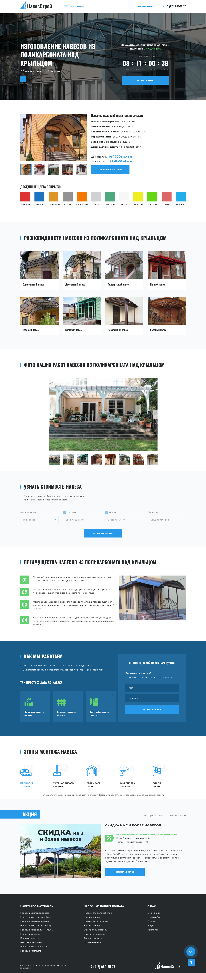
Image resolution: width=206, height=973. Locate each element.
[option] (103, 144)
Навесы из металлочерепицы (36, 925)
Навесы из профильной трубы (36, 930)
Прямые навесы (92, 942)
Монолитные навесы (31, 942)
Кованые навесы (29, 938)
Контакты (152, 930)
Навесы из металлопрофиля (35, 917)
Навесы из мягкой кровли (34, 921)
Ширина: (71, 512)
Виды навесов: (28, 512)
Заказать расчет (125, 875)
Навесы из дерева (30, 934)
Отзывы (151, 921)
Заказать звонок (152, 709)
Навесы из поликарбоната (34, 913)
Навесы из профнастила (33, 946)
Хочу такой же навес (110, 169)
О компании (154, 913)
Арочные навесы (93, 938)
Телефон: (153, 512)
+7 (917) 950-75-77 (176, 6)
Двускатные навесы (94, 934)
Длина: (113, 512)
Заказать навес (145, 80)
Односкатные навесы (95, 930)
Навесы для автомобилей (98, 913)
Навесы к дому (92, 917)
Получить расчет (103, 533)
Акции (150, 925)
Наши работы (154, 917)
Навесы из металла (30, 951)
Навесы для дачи (93, 925)
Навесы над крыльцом (96, 921)
